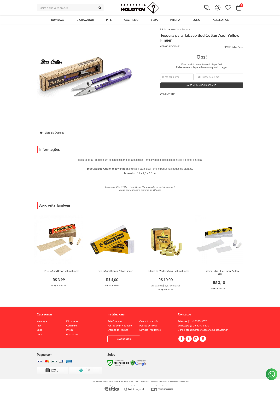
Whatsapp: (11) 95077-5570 (193, 325)
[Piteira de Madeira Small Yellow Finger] (165, 254)
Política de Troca (148, 325)
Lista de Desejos (54, 132)
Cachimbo (71, 325)
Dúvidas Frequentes (150, 329)
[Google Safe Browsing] (138, 362)
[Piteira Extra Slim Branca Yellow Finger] (219, 253)
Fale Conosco (114, 321)
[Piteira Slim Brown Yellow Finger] (58, 252)
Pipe (39, 325)
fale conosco (124, 339)
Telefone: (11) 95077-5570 (192, 321)
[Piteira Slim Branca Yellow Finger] (112, 252)
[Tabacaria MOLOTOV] (140, 8)
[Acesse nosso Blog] (203, 339)
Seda (39, 329)
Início (163, 29)
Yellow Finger (237, 47)
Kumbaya (42, 321)
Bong (39, 333)
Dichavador (72, 321)
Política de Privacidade (119, 325)
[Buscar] (100, 7)
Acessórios (173, 29)
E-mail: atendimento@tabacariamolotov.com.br (203, 329)
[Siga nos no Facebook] (181, 339)
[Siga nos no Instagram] (195, 339)
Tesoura (186, 29)
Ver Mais (64, 285)
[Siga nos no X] (188, 339)
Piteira (70, 329)
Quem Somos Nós (148, 321)
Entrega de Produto (117, 329)
